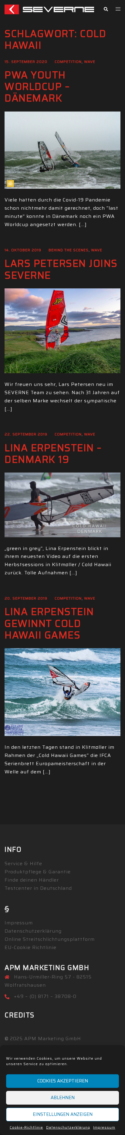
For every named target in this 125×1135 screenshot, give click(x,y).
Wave (89, 61)
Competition (68, 61)
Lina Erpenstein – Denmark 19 (53, 453)
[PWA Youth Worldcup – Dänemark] (62, 149)
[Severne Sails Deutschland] (49, 9)
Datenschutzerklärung (68, 1127)
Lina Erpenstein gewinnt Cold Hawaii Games (49, 623)
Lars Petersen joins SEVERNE (61, 269)
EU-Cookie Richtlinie (30, 947)
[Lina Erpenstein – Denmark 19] (62, 504)
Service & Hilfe (23, 863)
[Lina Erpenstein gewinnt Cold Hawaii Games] (62, 692)
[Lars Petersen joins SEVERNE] (62, 330)
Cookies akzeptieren (62, 1081)
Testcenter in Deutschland (38, 888)
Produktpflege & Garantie (38, 871)
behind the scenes (69, 250)
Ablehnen (63, 1097)
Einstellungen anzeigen (63, 1114)
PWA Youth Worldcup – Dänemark (37, 86)
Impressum (104, 1127)
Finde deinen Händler (32, 880)
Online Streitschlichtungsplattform (50, 939)
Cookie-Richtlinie (26, 1127)
